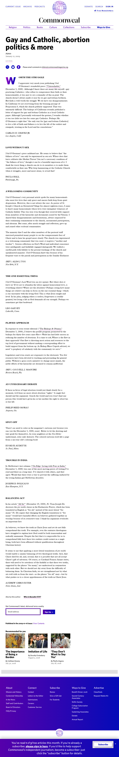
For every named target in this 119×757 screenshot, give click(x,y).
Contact (31, 692)
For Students (55, 700)
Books (40, 27)
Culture (53, 27)
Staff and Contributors (14, 703)
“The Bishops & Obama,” (50, 328)
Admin (8, 53)
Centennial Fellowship (14, 696)
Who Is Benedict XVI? (32, 597)
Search (99, 6)
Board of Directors (13, 707)
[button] (7, 68)
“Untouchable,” (53, 86)
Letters (9, 61)
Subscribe (86, 27)
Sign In (109, 6)
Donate (89, 6)
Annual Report (77, 719)
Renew (52, 692)
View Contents (38, 623)
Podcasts (40, 6)
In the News (10, 700)
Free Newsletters (105, 11)
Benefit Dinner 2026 (79, 692)
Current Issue (13, 6)
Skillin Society (77, 702)
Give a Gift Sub (56, 696)
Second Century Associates (78, 697)
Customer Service (35, 707)
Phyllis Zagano (58, 661)
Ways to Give (103, 27)
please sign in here (37, 746)
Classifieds (98, 692)
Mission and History (13, 692)
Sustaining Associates (80, 712)
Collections (68, 27)
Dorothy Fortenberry (37, 655)
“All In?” (21, 504)
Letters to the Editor (35, 696)
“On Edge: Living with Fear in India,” (49, 466)
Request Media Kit (101, 696)
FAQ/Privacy (11, 711)
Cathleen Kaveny (14, 661)
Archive (27, 6)
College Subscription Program (80, 707)
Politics (26, 27)
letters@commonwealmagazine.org (55, 67)
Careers (31, 703)
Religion (13, 27)
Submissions (33, 700)
